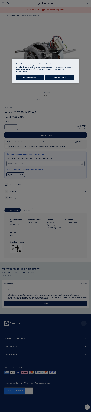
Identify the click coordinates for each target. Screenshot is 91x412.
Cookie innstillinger (29, 77)
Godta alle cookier (60, 77)
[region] (45, 71)
